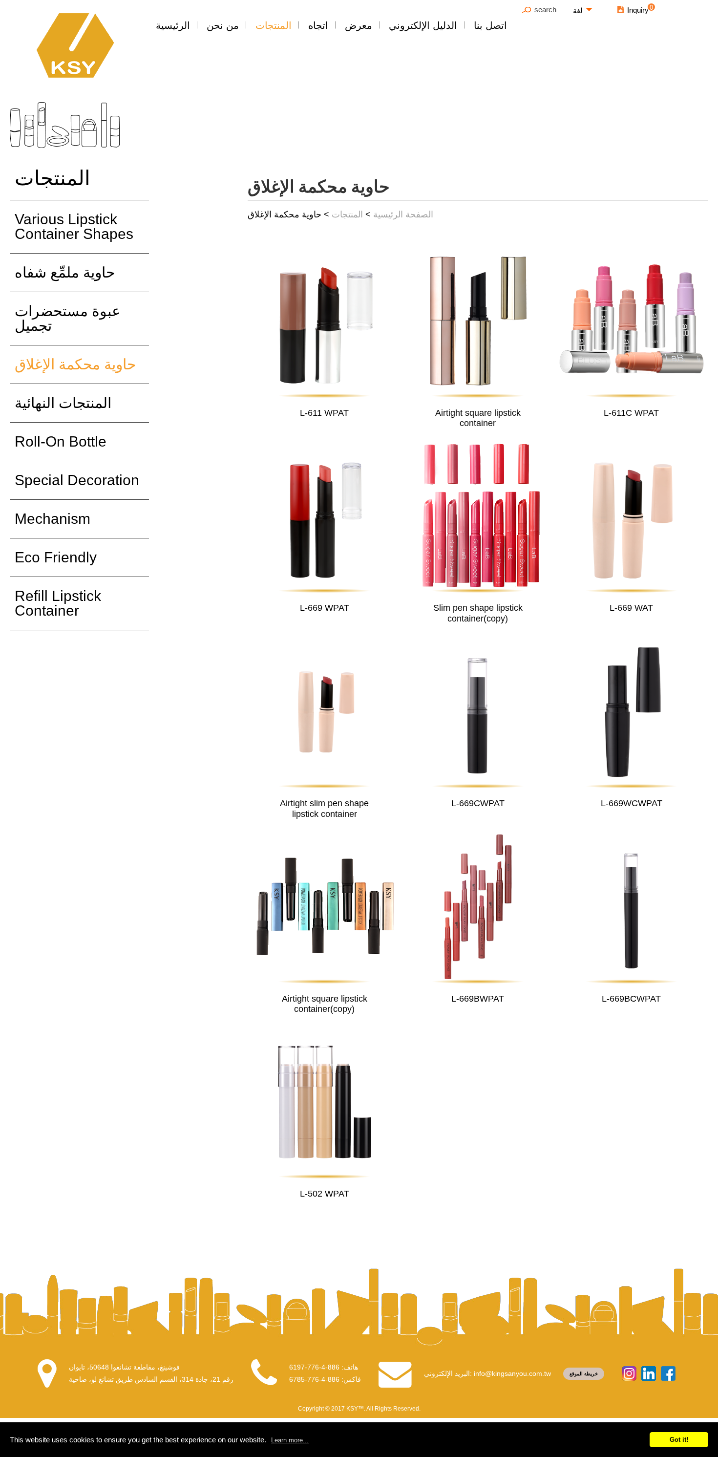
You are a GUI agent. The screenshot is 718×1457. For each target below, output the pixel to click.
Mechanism (52, 519)
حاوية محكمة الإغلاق (75, 364)
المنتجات (273, 25)
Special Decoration (77, 480)
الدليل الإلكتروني (423, 25)
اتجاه (318, 25)
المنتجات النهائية (63, 403)
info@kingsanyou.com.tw (512, 1373)
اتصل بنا (490, 25)
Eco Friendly (56, 557)
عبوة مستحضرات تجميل (68, 318)
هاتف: (323, 1367)
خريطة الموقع (584, 1373)
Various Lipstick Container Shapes (74, 226)
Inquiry (638, 10)
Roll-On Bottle (60, 441)
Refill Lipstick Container (58, 603)
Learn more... (290, 1440)
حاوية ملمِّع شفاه (65, 272)
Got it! (679, 1439)
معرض (358, 25)
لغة (578, 10)
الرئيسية (173, 25)
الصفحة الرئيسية (403, 214)
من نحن (223, 25)
